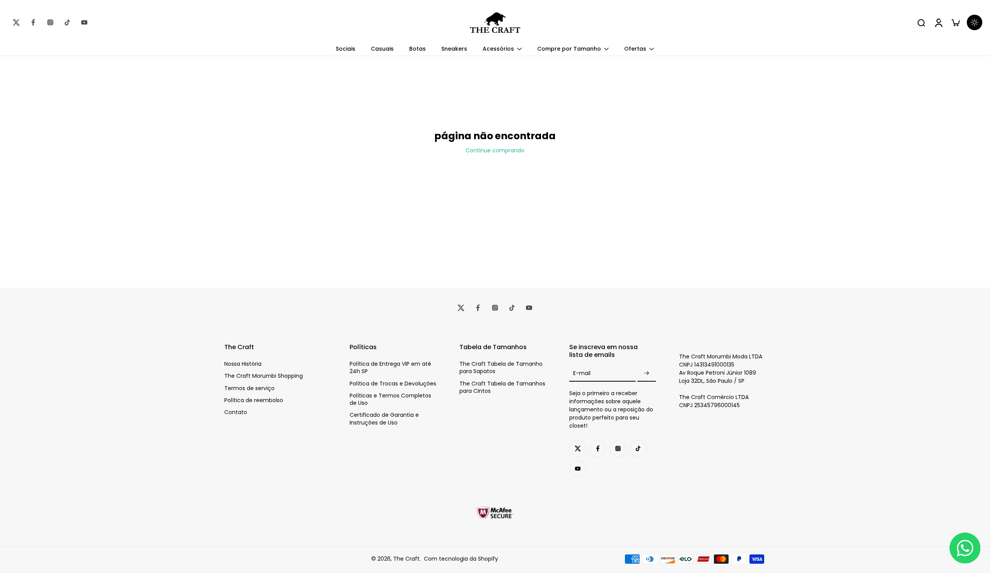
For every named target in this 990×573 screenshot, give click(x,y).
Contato (235, 412)
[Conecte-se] (938, 22)
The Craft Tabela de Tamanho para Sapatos (501, 367)
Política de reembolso (253, 400)
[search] (921, 22)
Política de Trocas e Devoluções (393, 383)
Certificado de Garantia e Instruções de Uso (384, 418)
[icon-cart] (955, 22)
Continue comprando (495, 150)
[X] (16, 22)
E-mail (582, 373)
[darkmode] (974, 22)
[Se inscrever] (646, 373)
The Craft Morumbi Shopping (263, 376)
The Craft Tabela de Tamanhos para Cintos (502, 387)
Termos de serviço (249, 388)
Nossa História (242, 364)
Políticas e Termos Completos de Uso (390, 399)
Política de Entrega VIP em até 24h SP (390, 367)
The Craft (406, 559)
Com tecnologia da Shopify (461, 559)
